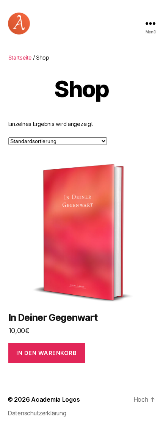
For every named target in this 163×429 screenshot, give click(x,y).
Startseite (19, 57)
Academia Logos (55, 399)
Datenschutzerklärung (37, 413)
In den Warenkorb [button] (46, 353)
